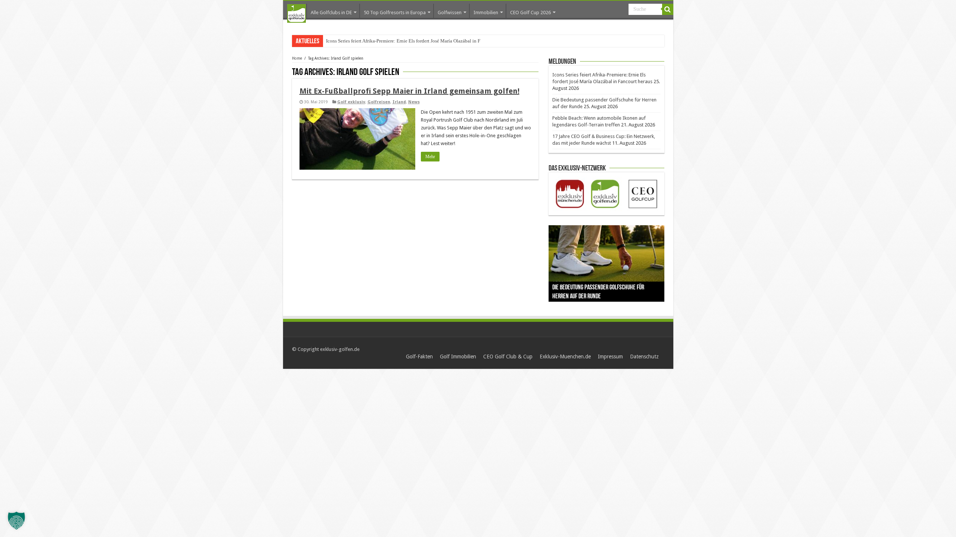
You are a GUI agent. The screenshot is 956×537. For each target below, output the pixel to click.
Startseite (296, 13)
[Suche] (667, 9)
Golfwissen (450, 12)
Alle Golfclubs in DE (331, 12)
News (414, 102)
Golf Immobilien (458, 356)
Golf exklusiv (351, 102)
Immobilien (486, 12)
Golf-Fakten (419, 356)
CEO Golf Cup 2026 (530, 12)
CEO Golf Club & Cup (508, 356)
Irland (399, 102)
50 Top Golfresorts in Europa (395, 12)
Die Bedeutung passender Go (355, 41)
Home (297, 58)
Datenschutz (644, 356)
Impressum (610, 356)
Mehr (430, 156)
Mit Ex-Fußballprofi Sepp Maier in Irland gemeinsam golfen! (409, 91)
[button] (16, 520)
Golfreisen (378, 102)
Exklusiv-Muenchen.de (565, 356)
